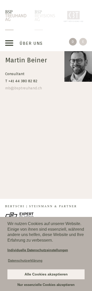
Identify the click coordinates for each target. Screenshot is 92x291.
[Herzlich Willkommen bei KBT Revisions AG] (74, 16)
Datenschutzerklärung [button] (25, 260)
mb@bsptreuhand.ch (23, 88)
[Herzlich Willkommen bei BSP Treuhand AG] (15, 16)
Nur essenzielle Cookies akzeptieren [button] (46, 285)
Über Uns (31, 43)
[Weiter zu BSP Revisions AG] (45, 16)
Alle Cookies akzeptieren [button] (46, 274)
